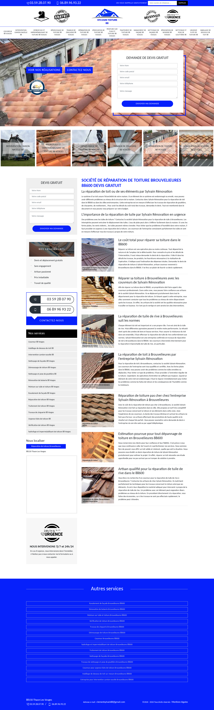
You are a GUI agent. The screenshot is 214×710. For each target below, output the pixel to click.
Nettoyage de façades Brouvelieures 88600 (107, 656)
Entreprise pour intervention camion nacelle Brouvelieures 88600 (107, 680)
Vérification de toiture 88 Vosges (98, 32)
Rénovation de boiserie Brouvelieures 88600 (107, 609)
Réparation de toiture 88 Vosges (84, 32)
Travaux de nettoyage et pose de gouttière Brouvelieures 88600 (107, 662)
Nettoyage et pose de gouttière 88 (181, 32)
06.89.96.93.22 (70, 3)
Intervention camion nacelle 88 (21, 32)
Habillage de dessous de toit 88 (205, 32)
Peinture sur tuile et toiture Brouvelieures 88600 (107, 615)
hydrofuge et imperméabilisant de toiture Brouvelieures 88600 (107, 645)
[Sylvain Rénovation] (107, 16)
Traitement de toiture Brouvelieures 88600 (107, 650)
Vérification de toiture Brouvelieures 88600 (107, 621)
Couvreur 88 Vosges (8, 33)
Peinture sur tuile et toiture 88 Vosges (112, 32)
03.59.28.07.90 (40, 3)
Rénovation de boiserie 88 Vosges (167, 32)
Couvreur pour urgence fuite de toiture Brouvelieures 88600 (107, 668)
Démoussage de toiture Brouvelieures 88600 (107, 633)
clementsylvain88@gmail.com (111, 702)
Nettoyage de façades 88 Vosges (153, 32)
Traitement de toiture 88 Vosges (126, 32)
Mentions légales (180, 702)
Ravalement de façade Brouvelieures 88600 (107, 603)
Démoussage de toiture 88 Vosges (57, 32)
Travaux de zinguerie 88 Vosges (71, 32)
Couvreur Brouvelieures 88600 (107, 639)
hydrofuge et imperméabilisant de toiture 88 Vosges (39, 32)
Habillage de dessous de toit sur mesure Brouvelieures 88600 (107, 674)
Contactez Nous (79, 70)
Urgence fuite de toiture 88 (193, 32)
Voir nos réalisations (44, 70)
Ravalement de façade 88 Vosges (140, 32)
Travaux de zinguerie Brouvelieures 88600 (107, 627)
